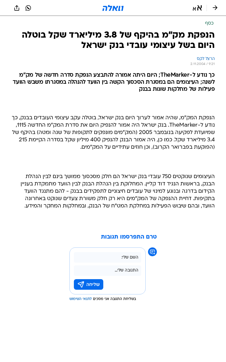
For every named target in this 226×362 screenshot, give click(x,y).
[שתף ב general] (17, 8)
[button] (197, 8)
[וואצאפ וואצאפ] (28, 8)
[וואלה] (113, 8)
